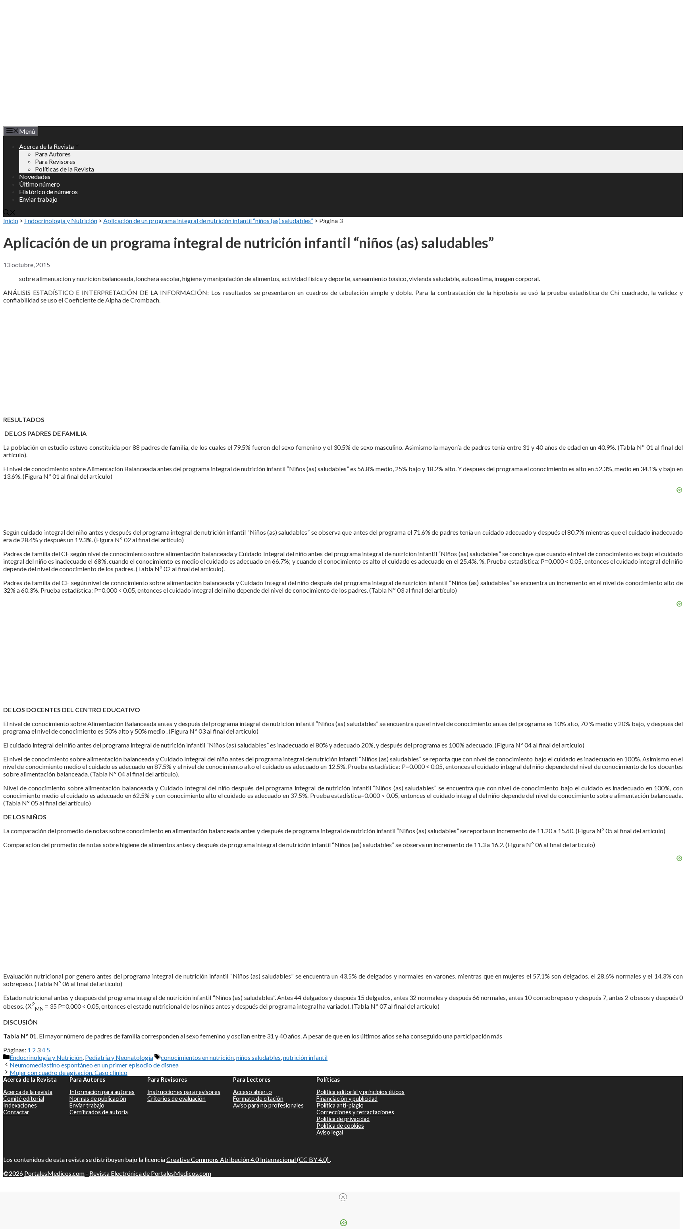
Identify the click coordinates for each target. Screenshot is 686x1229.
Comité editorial (23, 1098)
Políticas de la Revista (64, 169)
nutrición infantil (305, 1057)
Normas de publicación (97, 1098)
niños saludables (258, 1057)
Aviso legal (329, 1132)
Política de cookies (340, 1125)
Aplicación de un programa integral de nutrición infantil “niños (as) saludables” (208, 220)
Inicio (10, 220)
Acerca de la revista (27, 1091)
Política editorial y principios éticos (360, 1091)
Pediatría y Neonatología (119, 1057)
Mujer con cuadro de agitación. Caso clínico (68, 1072)
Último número (39, 184)
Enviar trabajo (38, 199)
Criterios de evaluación (176, 1098)
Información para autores (102, 1091)
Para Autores (53, 154)
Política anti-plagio (340, 1105)
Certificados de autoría (98, 1112)
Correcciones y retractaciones (355, 1112)
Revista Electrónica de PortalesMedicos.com (150, 1173)
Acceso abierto (252, 1091)
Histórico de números (48, 191)
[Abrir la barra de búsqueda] (9, 213)
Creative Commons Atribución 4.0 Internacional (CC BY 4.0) (248, 1159)
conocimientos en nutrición (197, 1057)
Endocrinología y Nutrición (60, 220)
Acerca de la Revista (46, 146)
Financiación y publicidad (347, 1098)
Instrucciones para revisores (183, 1091)
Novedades (34, 176)
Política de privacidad (343, 1118)
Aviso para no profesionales (268, 1105)
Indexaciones (20, 1105)
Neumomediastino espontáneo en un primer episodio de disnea (94, 1065)
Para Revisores (55, 161)
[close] (343, 1197)
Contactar (16, 1112)
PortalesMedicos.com (54, 1173)
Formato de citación (258, 1098)
